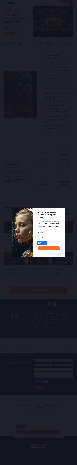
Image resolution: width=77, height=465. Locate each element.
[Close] (63, 209)
